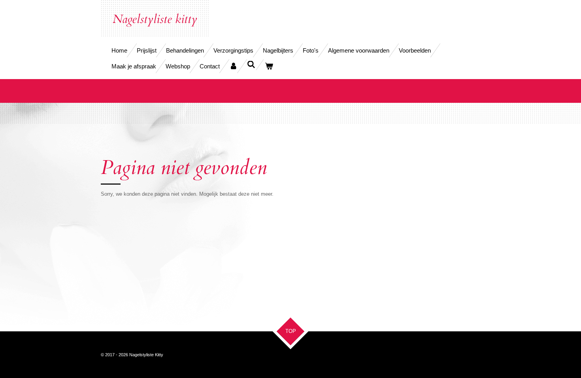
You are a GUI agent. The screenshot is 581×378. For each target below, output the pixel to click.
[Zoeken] (251, 64)
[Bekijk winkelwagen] (269, 66)
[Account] (233, 66)
